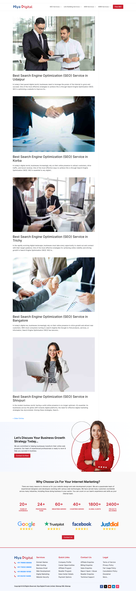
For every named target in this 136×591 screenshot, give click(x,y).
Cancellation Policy (110, 571)
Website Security (42, 577)
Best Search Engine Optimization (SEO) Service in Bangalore (50, 318)
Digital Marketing (42, 574)
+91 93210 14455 (24, 576)
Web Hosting (41, 565)
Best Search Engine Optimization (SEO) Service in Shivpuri (50, 398)
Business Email (41, 568)
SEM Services (89, 7)
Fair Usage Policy (109, 568)
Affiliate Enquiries (87, 562)
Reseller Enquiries (87, 574)
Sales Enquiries (86, 568)
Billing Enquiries (86, 565)
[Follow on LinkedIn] (113, 586)
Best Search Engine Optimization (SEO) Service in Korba (50, 158)
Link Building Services (72, 7)
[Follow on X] (105, 586)
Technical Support (87, 577)
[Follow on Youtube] (109, 586)
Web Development (43, 571)
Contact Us (109, 1)
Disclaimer (107, 574)
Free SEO (118, 7)
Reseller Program (65, 571)
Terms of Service (109, 562)
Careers (101, 1)
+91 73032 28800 (24, 567)
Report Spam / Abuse (89, 571)
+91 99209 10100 (24, 572)
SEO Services (55, 7)
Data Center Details (66, 574)
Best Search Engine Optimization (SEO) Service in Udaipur (50, 77)
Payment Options (65, 577)
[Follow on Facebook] (101, 586)
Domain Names (42, 562)
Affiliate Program (65, 568)
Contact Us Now (22, 456)
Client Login (119, 1)
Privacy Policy (108, 565)
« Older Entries (18, 418)
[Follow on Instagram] (117, 586)
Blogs (95, 1)
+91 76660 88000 (24, 563)
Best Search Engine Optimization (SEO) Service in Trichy (50, 238)
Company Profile (65, 562)
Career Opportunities (66, 565)
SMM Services (103, 7)
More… (105, 577)
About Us (89, 1)
